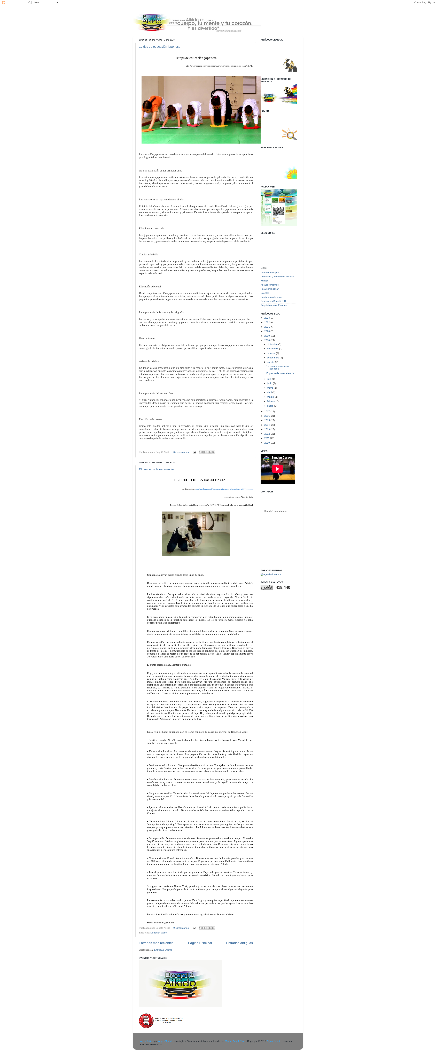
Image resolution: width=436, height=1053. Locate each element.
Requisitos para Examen (274, 305)
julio (269, 379)
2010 (267, 443)
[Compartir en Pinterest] (213, 452)
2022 (267, 322)
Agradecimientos (270, 285)
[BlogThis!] (203, 452)
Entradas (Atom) (163, 950)
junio (270, 383)
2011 (267, 438)
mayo (270, 388)
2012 (267, 434)
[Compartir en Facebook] (210, 452)
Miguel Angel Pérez (235, 1041)
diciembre (272, 344)
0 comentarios (181, 452)
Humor (264, 280)
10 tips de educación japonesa (159, 46)
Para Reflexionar (270, 289)
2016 (267, 416)
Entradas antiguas (239, 943)
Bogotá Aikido (146, 1041)
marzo (271, 397)
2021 (267, 327)
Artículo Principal (270, 272)
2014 (267, 425)
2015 (267, 420)
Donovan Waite (158, 932)
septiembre (273, 357)
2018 (267, 340)
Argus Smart (165, 1041)
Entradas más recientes (156, 943)
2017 (267, 411)
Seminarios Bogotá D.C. (273, 301)
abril (269, 392)
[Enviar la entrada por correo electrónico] (194, 452)
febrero (271, 401)
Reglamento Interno (271, 297)
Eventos (265, 293)
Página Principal (200, 943)
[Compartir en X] (206, 452)
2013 (267, 429)
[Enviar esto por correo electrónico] (200, 452)
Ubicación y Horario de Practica (277, 276)
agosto (271, 362)
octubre (271, 353)
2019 (267, 336)
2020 (267, 331)
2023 (267, 318)
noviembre (273, 348)
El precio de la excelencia (156, 469)
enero (270, 406)
